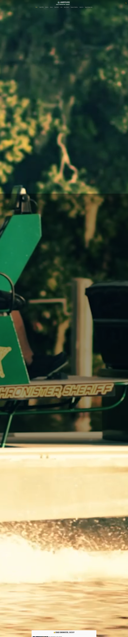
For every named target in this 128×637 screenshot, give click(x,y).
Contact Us (81, 7)
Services (46, 7)
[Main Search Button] (126, 3)
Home (36, 7)
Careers (51, 7)
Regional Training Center (88, 7)
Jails (61, 7)
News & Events (66, 7)
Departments (56, 7)
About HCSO (41, 7)
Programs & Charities (74, 7)
